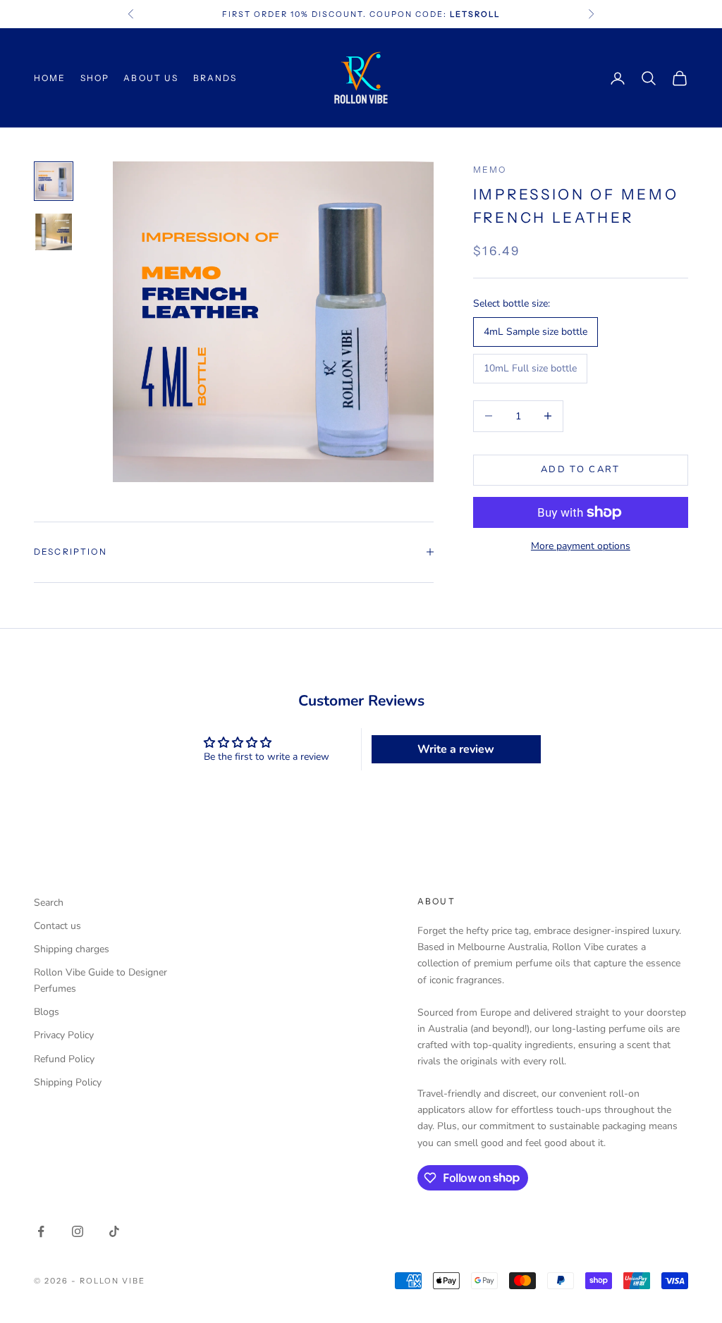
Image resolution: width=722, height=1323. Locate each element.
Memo (490, 169)
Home (50, 78)
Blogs (46, 1012)
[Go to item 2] (53, 232)
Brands (215, 78)
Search (48, 902)
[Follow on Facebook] (41, 1231)
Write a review (455, 749)
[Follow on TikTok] (114, 1231)
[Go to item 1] (53, 181)
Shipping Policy (68, 1082)
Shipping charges (71, 949)
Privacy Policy (64, 1035)
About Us (150, 78)
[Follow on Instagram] (78, 1231)
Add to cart (580, 469)
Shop (95, 78)
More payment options (580, 546)
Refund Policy (64, 1059)
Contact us (57, 926)
